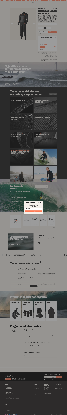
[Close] (42, 201)
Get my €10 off (33, 211)
